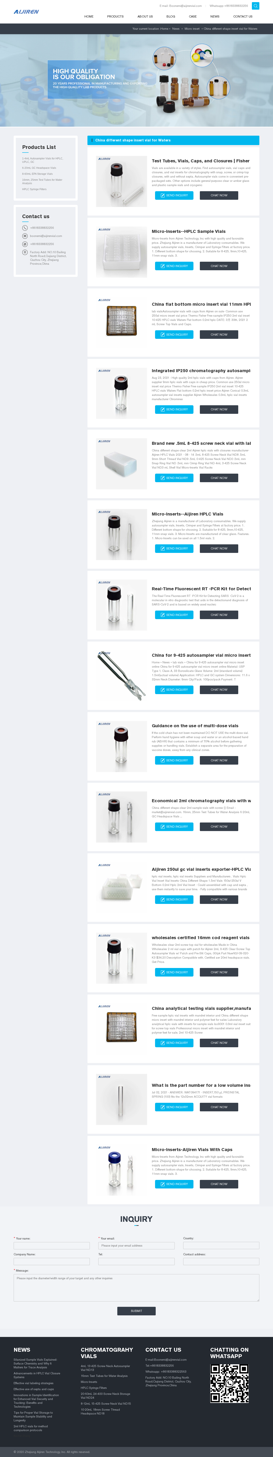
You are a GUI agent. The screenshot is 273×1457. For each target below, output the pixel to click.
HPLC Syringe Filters (34, 189)
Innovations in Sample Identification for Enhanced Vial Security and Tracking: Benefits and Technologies (36, 1401)
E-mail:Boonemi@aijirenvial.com (166, 1360)
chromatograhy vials (107, 1353)
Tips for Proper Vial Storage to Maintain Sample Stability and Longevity (33, 1416)
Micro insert (192, 29)
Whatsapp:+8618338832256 (229, 6)
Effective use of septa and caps (34, 1389)
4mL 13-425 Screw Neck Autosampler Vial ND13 (105, 1368)
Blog (171, 16)
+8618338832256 (42, 228)
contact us (163, 1350)
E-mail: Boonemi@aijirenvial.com (181, 6)
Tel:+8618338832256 (159, 1365)
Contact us (243, 16)
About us (145, 16)
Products (115, 16)
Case (193, 16)
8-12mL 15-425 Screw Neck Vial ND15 (106, 1404)
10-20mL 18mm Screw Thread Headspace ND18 (100, 1411)
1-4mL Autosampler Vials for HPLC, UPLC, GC (42, 160)
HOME (88, 16)
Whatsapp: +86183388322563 (165, 1371)
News (215, 16)
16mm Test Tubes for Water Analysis (104, 1376)
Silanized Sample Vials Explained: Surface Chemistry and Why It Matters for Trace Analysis (35, 1363)
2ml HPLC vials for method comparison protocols (31, 1428)
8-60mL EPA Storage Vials (37, 173)
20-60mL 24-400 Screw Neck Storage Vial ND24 (105, 1396)
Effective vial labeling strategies (34, 1383)
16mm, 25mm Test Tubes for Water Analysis (42, 181)
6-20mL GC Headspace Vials (39, 167)
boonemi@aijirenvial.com (46, 236)
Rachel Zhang (22, 1435)
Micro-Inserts (89, 1382)
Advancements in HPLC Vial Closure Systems (37, 1375)
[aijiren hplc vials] (43, 12)
